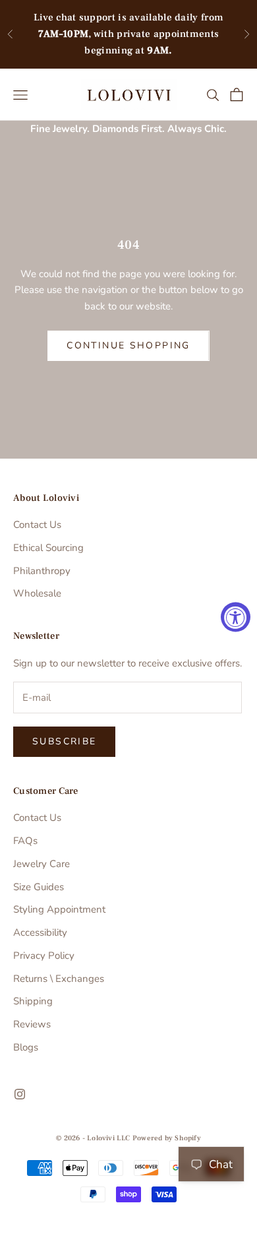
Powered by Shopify (166, 1138)
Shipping (33, 1001)
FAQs (25, 840)
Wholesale (37, 593)
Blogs (25, 1047)
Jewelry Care (41, 863)
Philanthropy (42, 570)
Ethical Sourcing (48, 547)
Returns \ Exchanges (58, 978)
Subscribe (64, 741)
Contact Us (37, 524)
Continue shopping (128, 345)
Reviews (32, 1024)
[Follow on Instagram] (19, 1094)
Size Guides (38, 886)
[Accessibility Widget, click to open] (235, 617)
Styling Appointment (59, 909)
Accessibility (40, 932)
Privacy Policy (43, 955)
